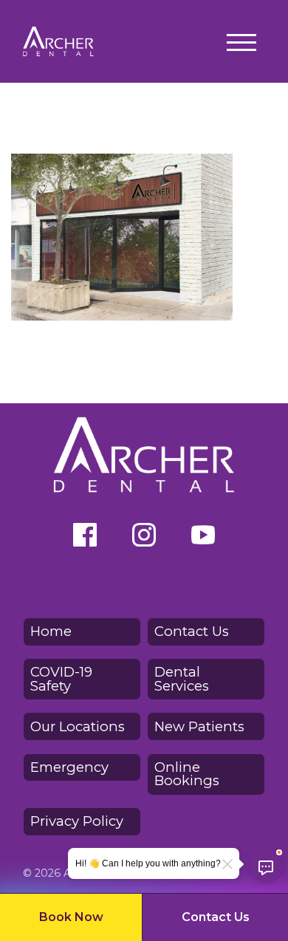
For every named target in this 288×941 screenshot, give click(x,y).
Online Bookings (186, 774)
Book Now (71, 917)
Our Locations (77, 726)
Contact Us (216, 917)
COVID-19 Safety (61, 678)
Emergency (69, 767)
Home (51, 631)
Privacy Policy (76, 820)
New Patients (199, 726)
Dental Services (181, 678)
